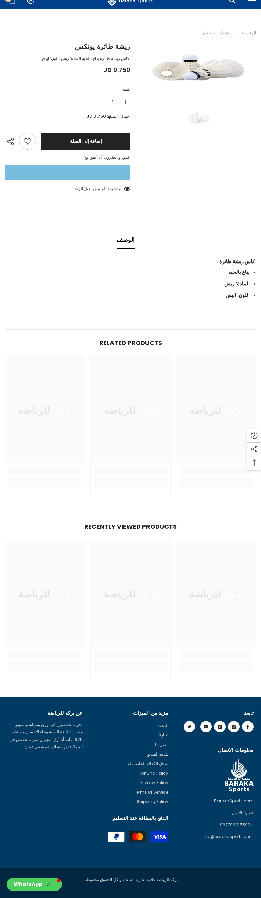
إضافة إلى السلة (86, 141)
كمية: (126, 89)
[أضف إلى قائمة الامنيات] (27, 141)
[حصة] (12, 141)
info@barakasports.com (228, 837)
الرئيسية (249, 33)
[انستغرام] (234, 726)
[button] (34, 884)
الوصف (126, 239)
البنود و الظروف (116, 157)
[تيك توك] (220, 726)
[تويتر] (189, 726)
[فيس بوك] (248, 726)
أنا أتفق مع (93, 157)
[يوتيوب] (206, 726)
